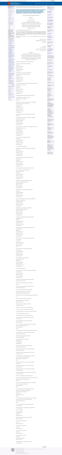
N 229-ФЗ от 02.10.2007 (49, 71)
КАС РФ (9, 20)
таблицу (20, 31)
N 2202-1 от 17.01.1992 (49, 59)
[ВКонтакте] (43, 446)
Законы (43, 3)
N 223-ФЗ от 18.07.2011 (49, 55)
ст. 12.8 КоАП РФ (49, 108)
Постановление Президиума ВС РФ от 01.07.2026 (11, 43)
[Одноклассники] (44, 446)
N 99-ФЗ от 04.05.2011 (49, 48)
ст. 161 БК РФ (48, 118)
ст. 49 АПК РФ (48, 144)
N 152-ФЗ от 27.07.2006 (49, 65)
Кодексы (39, 3)
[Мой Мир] (45, 446)
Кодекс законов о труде (11, 96)
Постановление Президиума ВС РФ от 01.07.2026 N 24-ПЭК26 (11, 41)
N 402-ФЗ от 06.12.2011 (49, 41)
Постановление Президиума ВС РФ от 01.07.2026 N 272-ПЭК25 (11, 45)
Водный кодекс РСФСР (11, 86)
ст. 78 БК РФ (48, 102)
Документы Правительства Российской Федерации (11, 35)
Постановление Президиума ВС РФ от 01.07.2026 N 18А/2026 (11, 81)
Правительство (51, 3)
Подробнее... (13, 84)
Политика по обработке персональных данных (23, 453)
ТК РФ (9, 25)
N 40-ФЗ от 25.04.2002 (49, 14)
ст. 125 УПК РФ (49, 131)
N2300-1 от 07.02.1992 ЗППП (50, 26)
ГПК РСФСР (9, 87)
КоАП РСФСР (10, 95)
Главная (36, 3)
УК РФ (9, 27)
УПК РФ (9, 28)
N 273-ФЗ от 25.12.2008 (49, 29)
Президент (47, 3)
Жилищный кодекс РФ (11, 19)
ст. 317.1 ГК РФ (48, 84)
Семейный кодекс (10, 24)
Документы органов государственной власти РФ (11, 37)
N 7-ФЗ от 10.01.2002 (49, 35)
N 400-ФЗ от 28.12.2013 (49, 8)
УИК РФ (9, 26)
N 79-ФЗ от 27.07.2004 (49, 19)
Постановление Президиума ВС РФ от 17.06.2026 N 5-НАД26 (11, 83)
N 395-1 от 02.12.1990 (49, 77)
